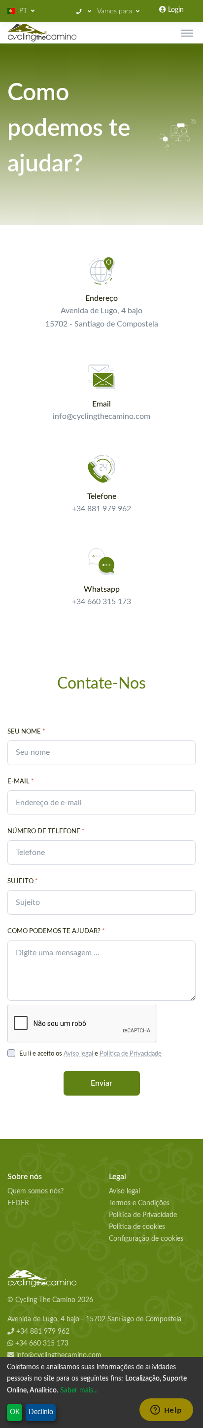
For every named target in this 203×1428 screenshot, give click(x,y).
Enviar (101, 1083)
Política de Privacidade (131, 1054)
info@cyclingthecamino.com (58, 1355)
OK (15, 1412)
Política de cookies (137, 1227)
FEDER (18, 1203)
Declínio (41, 1412)
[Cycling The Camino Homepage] (101, 1279)
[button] (20, 11)
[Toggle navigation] (187, 33)
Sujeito (22, 881)
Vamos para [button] (114, 11)
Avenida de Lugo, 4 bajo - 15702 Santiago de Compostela (94, 1319)
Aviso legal (78, 1054)
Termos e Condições (139, 1203)
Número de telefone (46, 831)
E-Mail (20, 781)
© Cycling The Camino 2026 (50, 1300)
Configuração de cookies (146, 1238)
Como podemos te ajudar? (56, 931)
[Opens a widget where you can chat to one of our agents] (166, 1410)
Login (175, 9)
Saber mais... (79, 1390)
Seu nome (26, 731)
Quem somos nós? (35, 1191)
